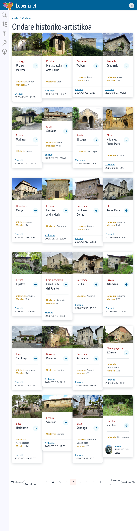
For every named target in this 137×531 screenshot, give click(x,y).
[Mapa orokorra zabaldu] (4, 27)
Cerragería (112, 65)
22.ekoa (111, 352)
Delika (80, 284)
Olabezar (21, 139)
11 (101, 483)
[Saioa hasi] (4, 45)
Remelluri (51, 358)
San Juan (51, 130)
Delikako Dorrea (82, 212)
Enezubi (19, 93)
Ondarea (27, 18)
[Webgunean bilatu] (4, 18)
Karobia (111, 425)
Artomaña (112, 284)
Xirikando (50, 90)
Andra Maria (113, 210)
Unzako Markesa (21, 67)
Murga (19, 210)
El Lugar (81, 139)
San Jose (51, 422)
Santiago (82, 428)
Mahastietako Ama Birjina (54, 67)
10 (94, 483)
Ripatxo (20, 284)
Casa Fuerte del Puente (53, 286)
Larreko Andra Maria (53, 212)
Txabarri (81, 65)
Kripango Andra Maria (113, 141)
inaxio (118, 446)
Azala (15, 18)
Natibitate (22, 428)
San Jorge (21, 358)
